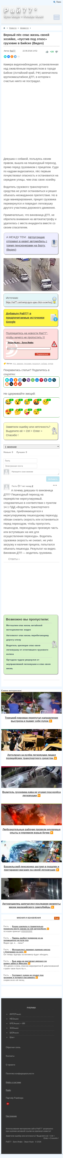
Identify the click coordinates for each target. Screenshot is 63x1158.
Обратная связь (13, 1047)
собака (44, 364)
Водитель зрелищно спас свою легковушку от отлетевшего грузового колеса (27, 649)
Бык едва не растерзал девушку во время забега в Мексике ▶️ (25, 962)
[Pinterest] (41, 380)
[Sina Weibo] (20, 384)
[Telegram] (15, 56)
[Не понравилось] (56, 52)
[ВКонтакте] (8, 56)
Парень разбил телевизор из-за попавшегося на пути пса (23, 939)
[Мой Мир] (37, 380)
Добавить (52, 479)
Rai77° (13, 51)
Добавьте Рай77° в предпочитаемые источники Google (25, 317)
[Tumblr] (45, 380)
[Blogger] (7, 384)
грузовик (27, 364)
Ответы (13, 559)
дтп (14, 364)
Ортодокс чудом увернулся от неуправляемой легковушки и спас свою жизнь (28, 664)
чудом (50, 364)
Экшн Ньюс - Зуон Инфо (20, 342)
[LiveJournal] (54, 380)
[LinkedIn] (50, 380)
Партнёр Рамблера (14, 1098)
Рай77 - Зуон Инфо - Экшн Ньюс (19, 1142)
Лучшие (20, 452)
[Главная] (4, 28)
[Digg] (11, 384)
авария (20, 364)
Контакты (10, 1056)
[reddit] (15, 384)
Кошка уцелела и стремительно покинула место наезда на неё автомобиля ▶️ (26, 927)
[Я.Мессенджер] (5, 56)
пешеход (36, 364)
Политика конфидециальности (20, 1073)
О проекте (10, 1065)
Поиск (58, 2)
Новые (7, 452)
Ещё (57, 918)
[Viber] (28, 380)
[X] (24, 380)
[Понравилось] (47, 52)
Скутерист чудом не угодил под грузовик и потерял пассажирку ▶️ (23, 976)
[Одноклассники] (12, 56)
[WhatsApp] (33, 380)
